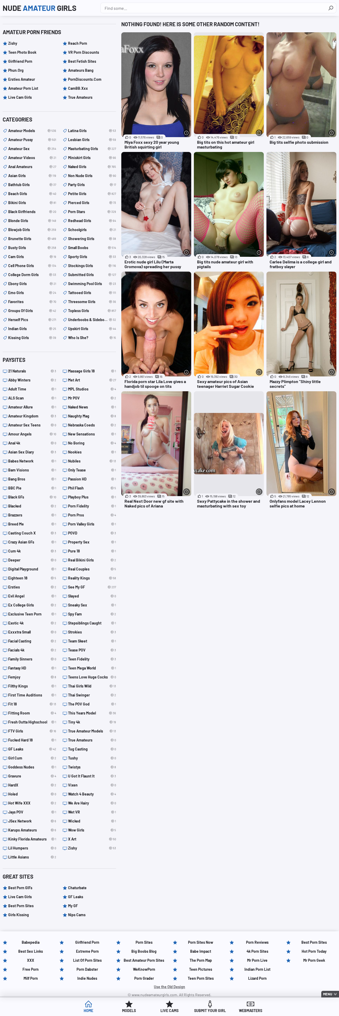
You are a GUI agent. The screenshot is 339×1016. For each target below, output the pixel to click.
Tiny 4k (92, 722)
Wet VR (92, 812)
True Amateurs (80, 97)
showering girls (92, 238)
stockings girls (92, 265)
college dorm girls (32, 274)
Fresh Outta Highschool (32, 722)
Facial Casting (32, 641)
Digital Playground (32, 569)
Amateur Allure (32, 407)
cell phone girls (32, 265)
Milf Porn (31, 978)
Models (129, 1010)
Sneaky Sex (92, 605)
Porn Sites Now (200, 942)
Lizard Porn (257, 978)
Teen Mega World (92, 668)
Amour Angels (32, 434)
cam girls (32, 256)
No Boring (92, 443)
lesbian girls (92, 139)
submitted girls (92, 274)
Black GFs (32, 497)
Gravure (32, 776)
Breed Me (32, 524)
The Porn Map (201, 960)
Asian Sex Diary (32, 452)
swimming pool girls (92, 283)
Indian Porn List (257, 969)
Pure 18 (92, 551)
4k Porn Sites (257, 951)
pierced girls (92, 202)
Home (88, 1010)
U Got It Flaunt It (92, 776)
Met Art (92, 380)
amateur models (32, 130)
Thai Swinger (92, 695)
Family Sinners (32, 659)
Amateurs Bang (80, 70)
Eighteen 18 (32, 578)
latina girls (92, 130)
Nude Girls (40, 7)
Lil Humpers (32, 848)
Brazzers (32, 515)
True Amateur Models (92, 731)
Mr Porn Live (257, 960)
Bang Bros (32, 479)
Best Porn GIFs (20, 887)
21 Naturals (32, 371)
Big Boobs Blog (144, 951)
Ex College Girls (32, 605)
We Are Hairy (92, 803)
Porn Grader (144, 978)
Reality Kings (92, 578)
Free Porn (31, 969)
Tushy (92, 758)
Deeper (32, 560)
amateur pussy (32, 139)
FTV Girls (32, 731)
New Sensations (92, 434)
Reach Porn (77, 43)
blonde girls (32, 220)
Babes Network (32, 461)
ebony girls (32, 283)
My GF (73, 905)
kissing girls (32, 337)
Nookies (92, 452)
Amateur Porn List (23, 88)
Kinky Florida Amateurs (32, 839)
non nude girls (92, 175)
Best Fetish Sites (82, 61)
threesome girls (92, 301)
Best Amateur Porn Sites (144, 960)
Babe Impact (200, 951)
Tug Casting (92, 749)
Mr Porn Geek (314, 960)
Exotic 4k (32, 623)
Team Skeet (92, 641)
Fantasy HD (32, 668)
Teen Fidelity (92, 659)
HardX (32, 785)
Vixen (92, 785)
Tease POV (92, 650)
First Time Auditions (32, 695)
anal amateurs (32, 166)
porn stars (92, 211)
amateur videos (32, 157)
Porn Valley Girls (92, 524)
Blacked (32, 506)
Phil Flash (92, 488)
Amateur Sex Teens (32, 425)
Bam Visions (32, 470)
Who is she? (92, 337)
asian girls (32, 175)
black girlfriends (32, 211)
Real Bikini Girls (92, 560)
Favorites (32, 301)
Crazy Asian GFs (32, 542)
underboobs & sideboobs (92, 319)
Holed (32, 794)
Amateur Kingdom (32, 416)
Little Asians (32, 857)
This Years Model (92, 713)
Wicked (92, 821)
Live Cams (169, 1010)
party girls (92, 184)
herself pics (32, 319)
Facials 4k (32, 650)
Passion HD (92, 479)
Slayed (92, 596)
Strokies (92, 632)
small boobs (92, 247)
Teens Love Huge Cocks (92, 677)
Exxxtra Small (32, 632)
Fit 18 (32, 704)
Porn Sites (144, 942)
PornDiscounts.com (84, 79)
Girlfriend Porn (20, 61)
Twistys (92, 767)
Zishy (12, 43)
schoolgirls (92, 229)
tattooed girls (92, 292)
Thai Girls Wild (92, 686)
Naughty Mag (92, 416)
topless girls (92, 310)
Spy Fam (92, 614)
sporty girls (92, 256)
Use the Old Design (169, 986)
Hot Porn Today (314, 951)
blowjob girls (32, 229)
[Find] (331, 8)
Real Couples (92, 569)
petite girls (92, 193)
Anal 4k (32, 443)
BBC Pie (32, 488)
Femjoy (32, 677)
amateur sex (32, 148)
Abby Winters (32, 380)
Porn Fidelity (92, 506)
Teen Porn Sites (201, 978)
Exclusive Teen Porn (32, 614)
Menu (327, 994)
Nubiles (92, 461)
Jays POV (32, 812)
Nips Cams (77, 914)
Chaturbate (77, 887)
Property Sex (92, 542)
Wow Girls (92, 830)
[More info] (186, 132)
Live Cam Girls (20, 97)
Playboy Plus (92, 497)
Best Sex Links (30, 951)
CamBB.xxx (78, 88)
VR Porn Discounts (83, 52)
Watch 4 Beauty (92, 794)
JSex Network (32, 821)
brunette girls (32, 238)
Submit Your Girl (210, 1010)
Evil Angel (32, 596)
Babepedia (30, 942)
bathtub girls (32, 184)
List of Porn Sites (87, 960)
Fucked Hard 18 (32, 740)
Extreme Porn (87, 951)
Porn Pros (92, 515)
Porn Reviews (257, 942)
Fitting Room (32, 713)
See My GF (92, 587)
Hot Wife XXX (32, 803)
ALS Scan (32, 398)
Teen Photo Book (22, 52)
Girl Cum (32, 758)
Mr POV (92, 398)
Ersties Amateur (21, 79)
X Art (92, 839)
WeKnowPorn (144, 969)
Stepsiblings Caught (92, 623)
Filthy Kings (32, 686)
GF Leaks (32, 749)
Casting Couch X (32, 533)
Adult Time (32, 389)
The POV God (92, 704)
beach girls (32, 193)
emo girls (32, 292)
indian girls (32, 328)
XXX (30, 960)
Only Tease (92, 470)
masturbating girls (92, 148)
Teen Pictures (200, 969)
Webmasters (250, 1010)
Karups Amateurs (32, 830)
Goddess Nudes (32, 767)
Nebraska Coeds (92, 425)
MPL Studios (92, 389)
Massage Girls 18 (92, 371)
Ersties (32, 587)
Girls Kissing (18, 914)
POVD (92, 533)
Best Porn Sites (21, 905)
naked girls (92, 166)
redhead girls (92, 220)
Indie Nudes (87, 978)
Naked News (92, 407)
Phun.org (16, 70)
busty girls (32, 247)
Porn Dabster (87, 969)
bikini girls (32, 202)
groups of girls (32, 310)
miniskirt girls (92, 157)
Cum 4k (32, 551)
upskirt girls (92, 328)
